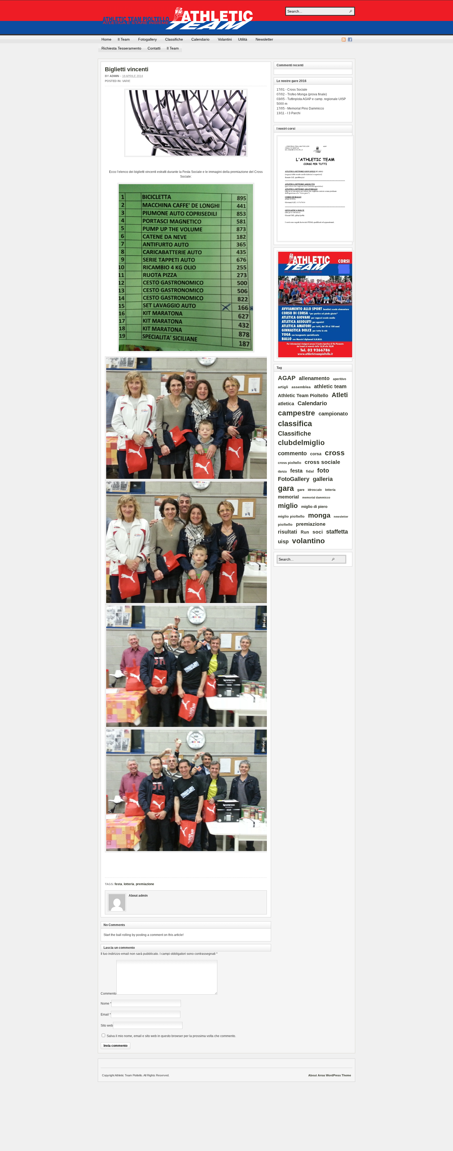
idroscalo (315, 490)
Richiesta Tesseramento (121, 48)
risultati (287, 532)
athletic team (330, 386)
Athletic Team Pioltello (178, 19)
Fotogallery (146, 40)
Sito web (107, 1025)
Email (105, 1014)
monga (319, 515)
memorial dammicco (316, 497)
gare (300, 490)
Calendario (198, 40)
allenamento (314, 378)
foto (323, 470)
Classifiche (172, 40)
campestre (296, 413)
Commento (108, 993)
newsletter (341, 516)
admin (114, 76)
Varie (126, 81)
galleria (323, 479)
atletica (286, 403)
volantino (308, 541)
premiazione (145, 884)
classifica (295, 423)
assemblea (301, 387)
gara (286, 488)
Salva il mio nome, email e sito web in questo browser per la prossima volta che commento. (171, 1036)
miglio (288, 505)
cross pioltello (289, 463)
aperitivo (339, 379)
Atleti (340, 394)
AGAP (286, 378)
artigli (283, 387)
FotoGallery (293, 479)
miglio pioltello (291, 516)
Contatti (154, 48)
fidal (310, 471)
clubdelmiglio (301, 443)
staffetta (337, 531)
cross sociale (322, 462)
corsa (315, 453)
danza (282, 471)
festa (118, 884)
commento (292, 453)
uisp (283, 541)
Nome (105, 1003)
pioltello (285, 524)
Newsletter (264, 39)
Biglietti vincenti (126, 69)
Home (106, 39)
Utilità (241, 40)
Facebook (350, 39)
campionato (333, 413)
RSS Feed (344, 39)
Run (305, 532)
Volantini (225, 39)
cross (335, 453)
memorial (288, 497)
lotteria (129, 884)
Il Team (122, 40)
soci (317, 532)
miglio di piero (314, 507)
